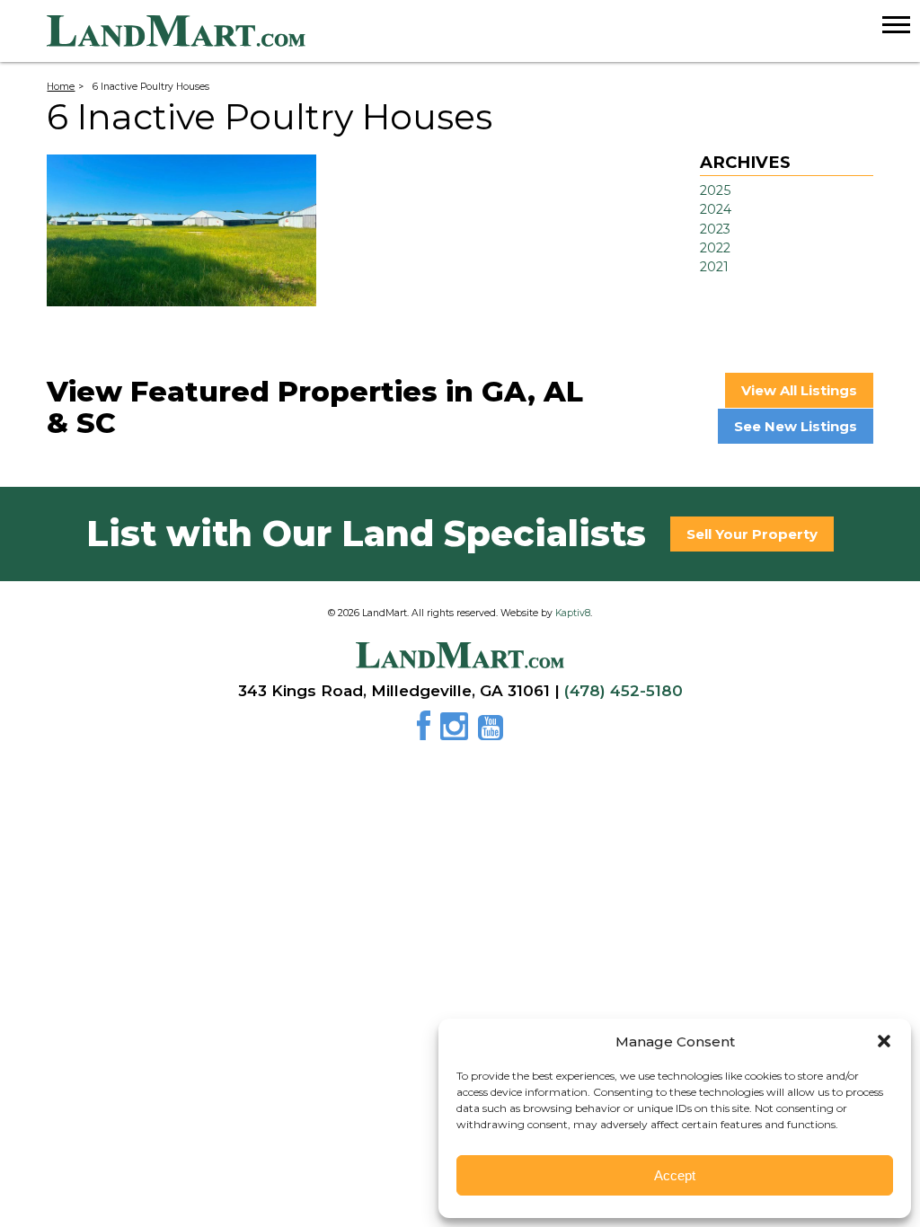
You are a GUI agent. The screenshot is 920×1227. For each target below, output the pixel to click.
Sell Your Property (752, 534)
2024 (715, 209)
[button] (884, 1041)
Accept (674, 1175)
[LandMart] (483, 31)
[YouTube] (490, 732)
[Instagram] (457, 732)
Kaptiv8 (572, 613)
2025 (715, 190)
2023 (715, 229)
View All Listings (799, 390)
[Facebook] (426, 732)
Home (61, 87)
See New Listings (795, 426)
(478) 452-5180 (623, 691)
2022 (715, 248)
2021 (714, 267)
